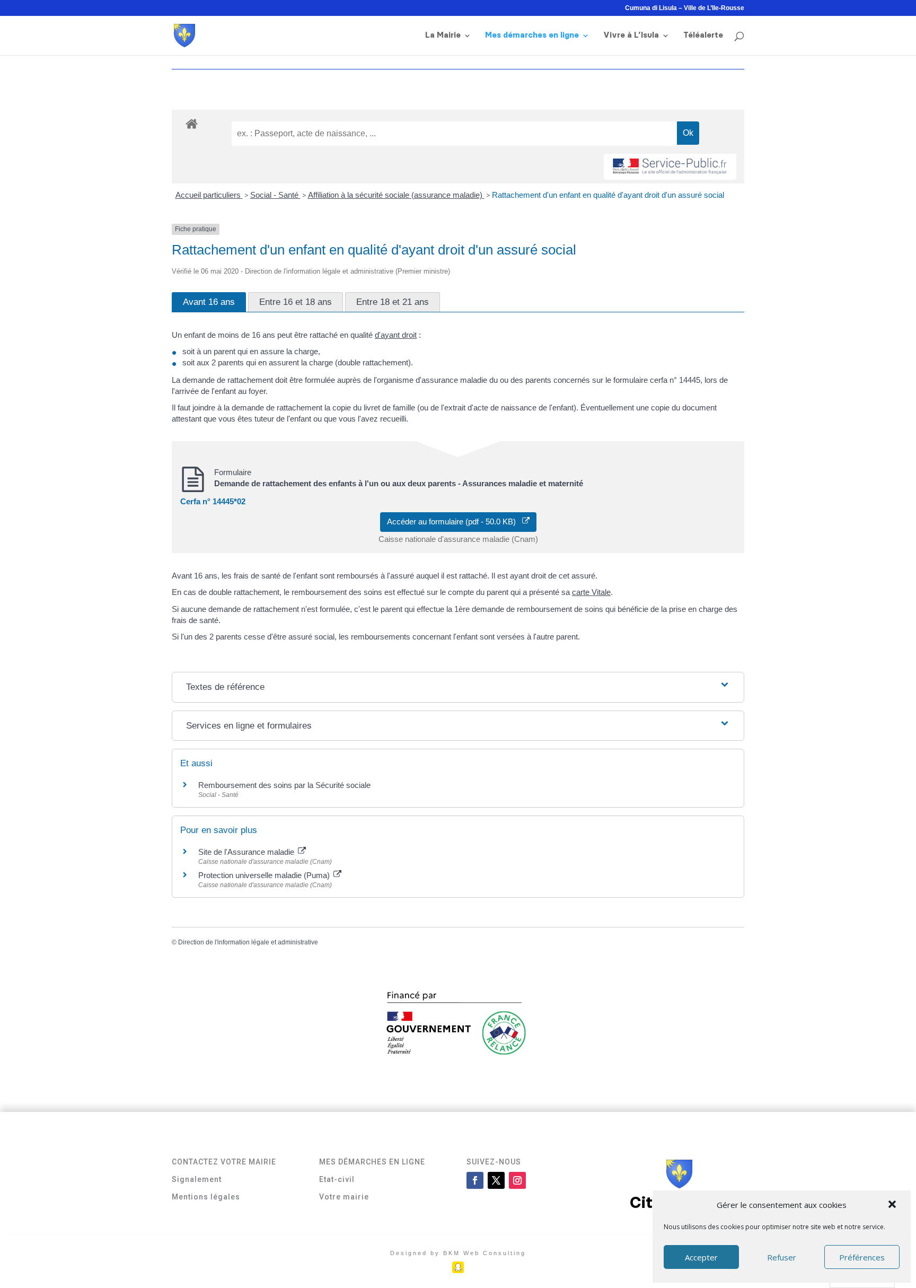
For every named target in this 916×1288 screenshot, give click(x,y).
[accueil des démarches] (192, 123)
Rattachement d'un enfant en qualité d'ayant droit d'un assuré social (608, 194)
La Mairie (443, 35)
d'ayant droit (396, 334)
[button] (893, 1205)
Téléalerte (703, 35)
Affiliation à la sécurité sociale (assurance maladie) (396, 194)
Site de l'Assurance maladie (247, 851)
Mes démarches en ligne (532, 35)
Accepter (701, 1257)
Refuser (781, 1257)
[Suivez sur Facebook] (474, 1180)
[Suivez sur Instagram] (517, 1180)
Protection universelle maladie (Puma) (265, 875)
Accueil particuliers (209, 194)
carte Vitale (591, 592)
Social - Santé (275, 194)
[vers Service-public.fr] (670, 167)
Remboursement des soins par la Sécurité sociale (284, 785)
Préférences (862, 1257)
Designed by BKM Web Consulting (458, 1253)
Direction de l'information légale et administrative (248, 942)
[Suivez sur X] (496, 1180)
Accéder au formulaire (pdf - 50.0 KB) (454, 521)
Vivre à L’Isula (631, 35)
